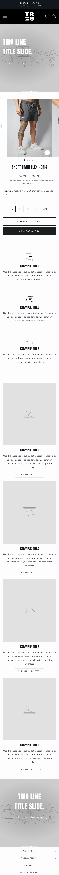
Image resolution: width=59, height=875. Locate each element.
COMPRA (28, 851)
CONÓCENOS (29, 858)
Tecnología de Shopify (29, 872)
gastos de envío (31, 180)
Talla (29, 202)
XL (36, 208)
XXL (45, 208)
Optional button (17, 72)
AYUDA (28, 865)
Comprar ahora (29, 231)
